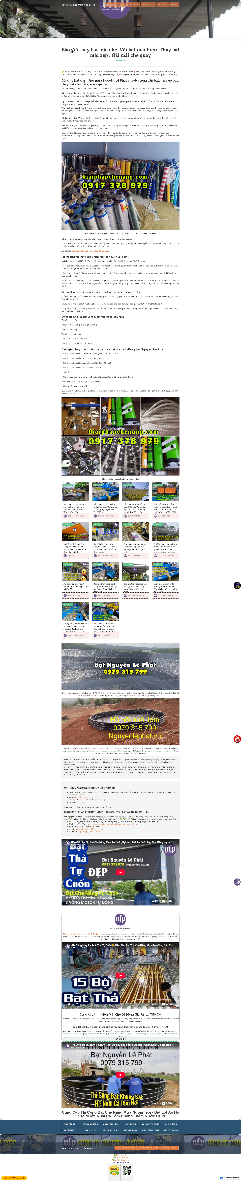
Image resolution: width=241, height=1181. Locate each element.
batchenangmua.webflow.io (106, 800)
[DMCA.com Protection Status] (114, 1171)
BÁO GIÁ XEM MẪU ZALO (84, 797)
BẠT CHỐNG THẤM (150, 1130)
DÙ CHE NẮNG (171, 1124)
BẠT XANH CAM (130, 1130)
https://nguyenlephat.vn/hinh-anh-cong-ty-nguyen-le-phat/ (114, 824)
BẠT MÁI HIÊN (70, 1130)
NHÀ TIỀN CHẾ (70, 1124)
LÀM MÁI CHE (120, 60)
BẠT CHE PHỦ (90, 1130)
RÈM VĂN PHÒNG (90, 1124)
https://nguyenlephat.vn (89, 831)
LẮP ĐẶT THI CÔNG (150, 1124)
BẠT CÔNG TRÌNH (110, 1130)
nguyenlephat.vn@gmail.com (89, 829)
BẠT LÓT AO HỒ (171, 1130)
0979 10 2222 (81, 802)
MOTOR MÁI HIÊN (110, 1124)
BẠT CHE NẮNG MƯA (120, 928)
